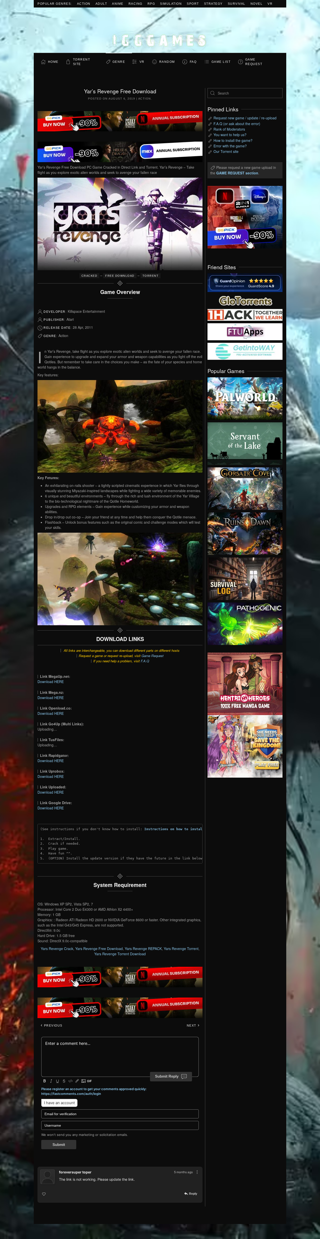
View (245, 397)
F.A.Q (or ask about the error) (237, 123)
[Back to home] (160, 30)
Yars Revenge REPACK (143, 948)
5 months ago (183, 1172)
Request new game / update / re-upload (245, 117)
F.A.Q (145, 661)
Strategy (213, 4)
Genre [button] (118, 62)
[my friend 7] (245, 350)
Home (53, 62)
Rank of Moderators (229, 129)
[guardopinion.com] (245, 282)
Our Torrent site (226, 151)
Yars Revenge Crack (57, 948)
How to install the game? (233, 140)
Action (83, 4)
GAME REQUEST (253, 62)
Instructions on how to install (174, 829)
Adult (101, 4)
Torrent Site (81, 62)
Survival (237, 4)
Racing (135, 4)
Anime (118, 4)
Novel (256, 4)
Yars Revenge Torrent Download (120, 953)
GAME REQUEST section (237, 172)
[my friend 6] (245, 331)
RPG (151, 4)
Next (192, 1025)
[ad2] (242, 684)
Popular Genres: (55, 4)
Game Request (153, 655)
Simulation (171, 4)
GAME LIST (221, 62)
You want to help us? (230, 134)
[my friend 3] (245, 314)
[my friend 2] (245, 299)
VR (270, 4)
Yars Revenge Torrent (181, 948)
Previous (52, 1025)
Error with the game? (230, 145)
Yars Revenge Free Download (99, 948)
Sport (193, 4)
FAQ (193, 62)
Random (167, 62)
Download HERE (51, 681)
